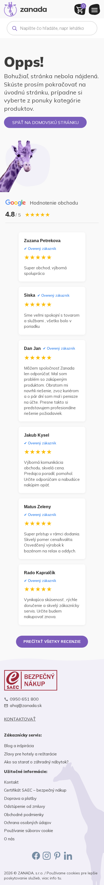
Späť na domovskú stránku (45, 122)
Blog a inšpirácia (19, 745)
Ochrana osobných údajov (27, 822)
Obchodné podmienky (24, 814)
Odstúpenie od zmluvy (24, 806)
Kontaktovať (20, 719)
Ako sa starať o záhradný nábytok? (36, 761)
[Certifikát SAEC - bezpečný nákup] (52, 680)
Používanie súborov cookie (28, 830)
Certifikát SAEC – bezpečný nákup (35, 790)
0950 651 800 (24, 699)
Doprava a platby (20, 798)
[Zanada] (25, 8)
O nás (9, 838)
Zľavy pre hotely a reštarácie (30, 753)
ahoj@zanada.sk (26, 705)
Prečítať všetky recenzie (52, 641)
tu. (60, 878)
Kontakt (11, 782)
